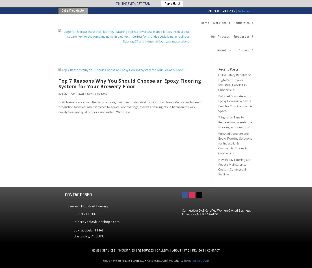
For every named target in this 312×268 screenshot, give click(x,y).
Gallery (244, 50)
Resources (242, 36)
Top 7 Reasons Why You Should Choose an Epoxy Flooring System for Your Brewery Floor (129, 84)
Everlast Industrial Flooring (88, 206)
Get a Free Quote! (73, 10)
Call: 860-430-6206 (221, 11)
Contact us (246, 11)
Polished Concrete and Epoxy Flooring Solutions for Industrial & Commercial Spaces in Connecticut (235, 143)
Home (205, 23)
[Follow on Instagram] (192, 195)
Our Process (220, 36)
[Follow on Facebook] (185, 195)
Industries (242, 23)
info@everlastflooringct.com (97, 222)
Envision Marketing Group (196, 260)
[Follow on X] (199, 195)
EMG (65, 93)
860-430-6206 (85, 214)
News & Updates (97, 93)
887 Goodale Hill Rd (88, 230)
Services (220, 23)
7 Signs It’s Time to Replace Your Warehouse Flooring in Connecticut (235, 122)
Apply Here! (172, 3)
